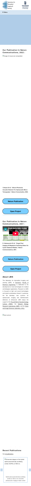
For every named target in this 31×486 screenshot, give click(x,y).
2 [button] (9, 484)
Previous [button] (1, 470)
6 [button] (19, 484)
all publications (9, 454)
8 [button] (24, 484)
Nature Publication (15, 201)
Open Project (15, 211)
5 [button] (17, 484)
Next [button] (30, 470)
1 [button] (6, 484)
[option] (15, 470)
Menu (5, 12)
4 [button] (14, 484)
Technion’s (18, 282)
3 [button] (11, 484)
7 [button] (22, 484)
